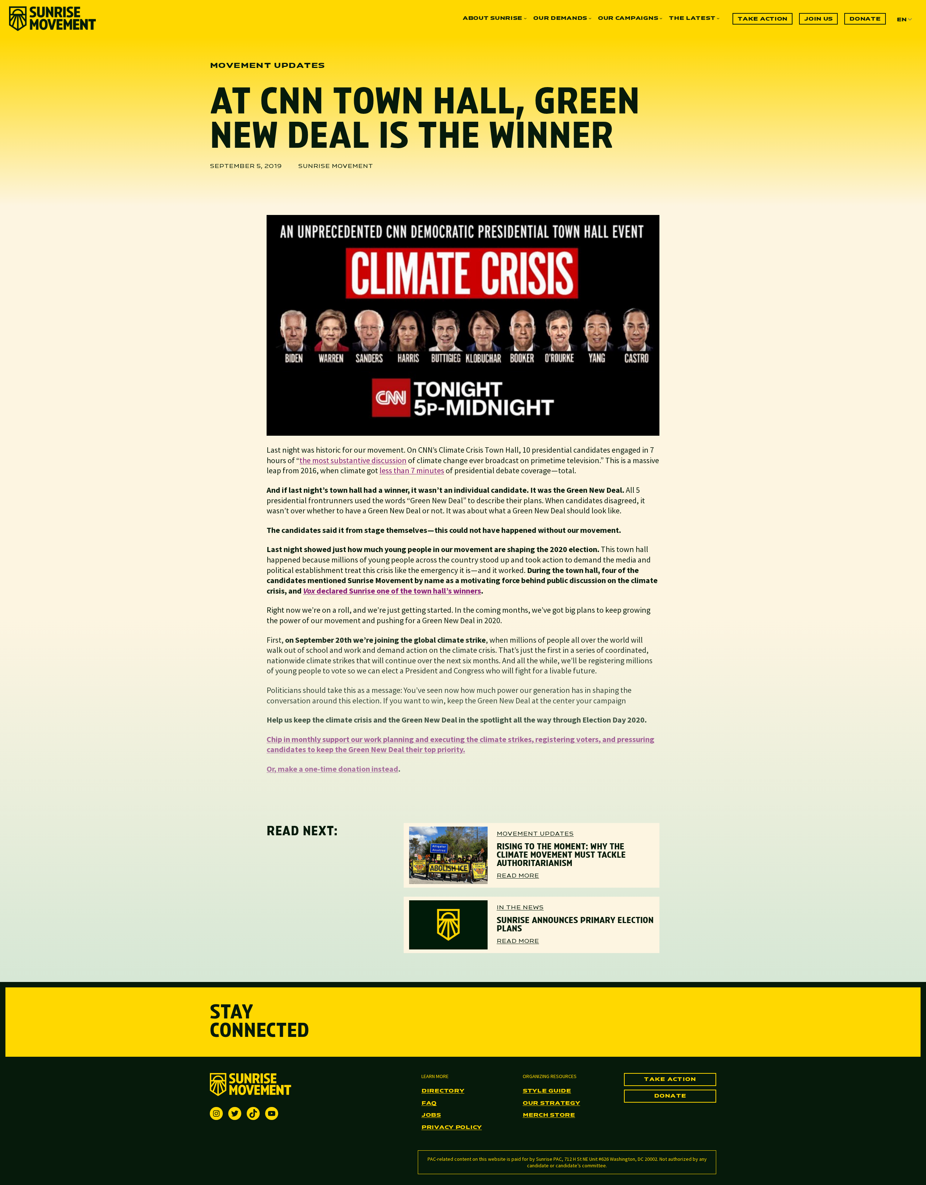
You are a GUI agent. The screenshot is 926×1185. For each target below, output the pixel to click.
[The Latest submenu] (718, 18)
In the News (520, 907)
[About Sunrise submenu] (525, 18)
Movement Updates (535, 834)
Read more (518, 876)
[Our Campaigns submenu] (660, 18)
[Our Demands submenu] (590, 18)
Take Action (670, 1079)
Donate (670, 1096)
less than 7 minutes (411, 470)
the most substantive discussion (353, 460)
